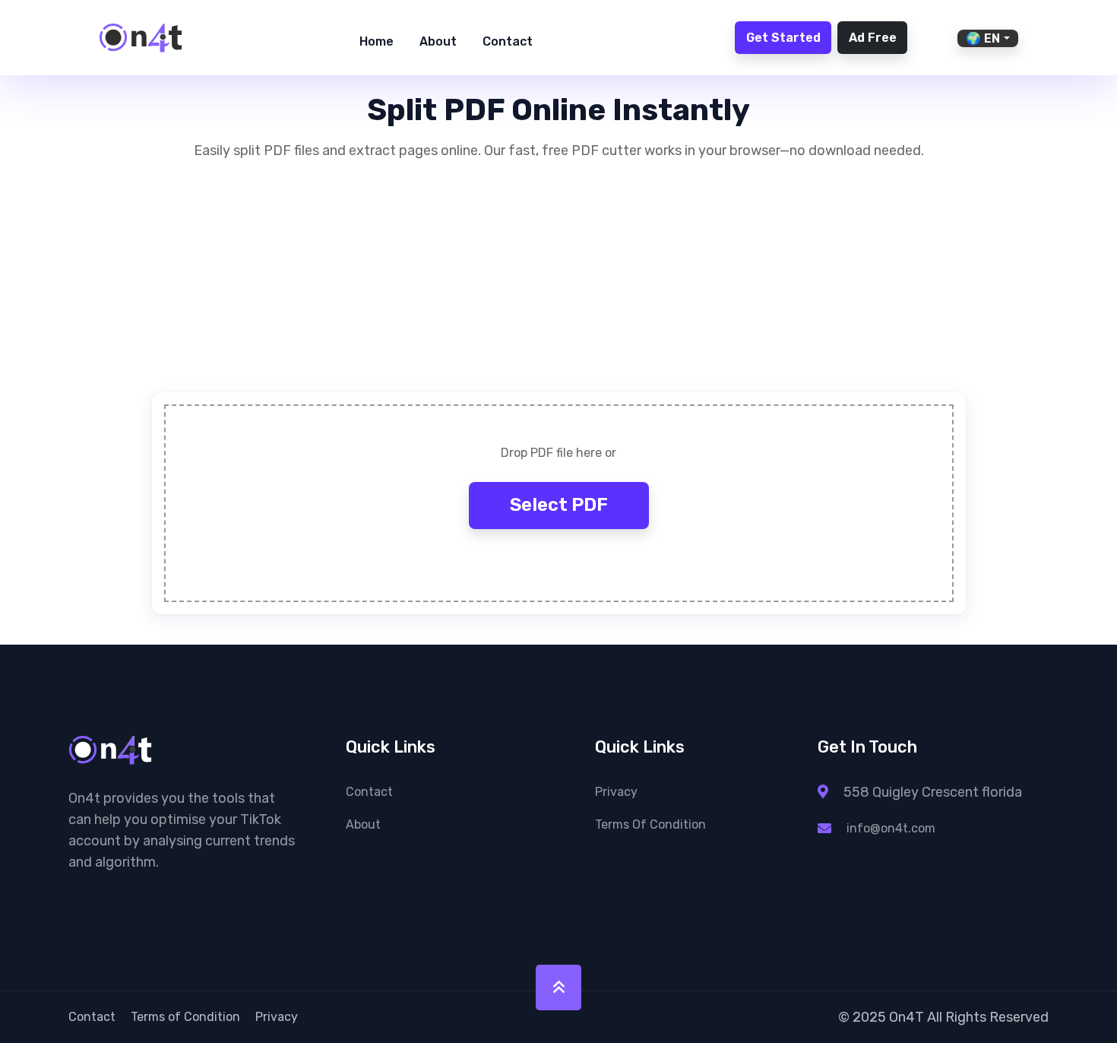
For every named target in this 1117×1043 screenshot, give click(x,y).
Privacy (616, 792)
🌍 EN (983, 38)
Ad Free (873, 37)
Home (376, 41)
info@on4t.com (890, 828)
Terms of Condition (650, 824)
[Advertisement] (559, 285)
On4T (906, 1017)
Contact (508, 41)
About (438, 41)
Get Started (783, 37)
